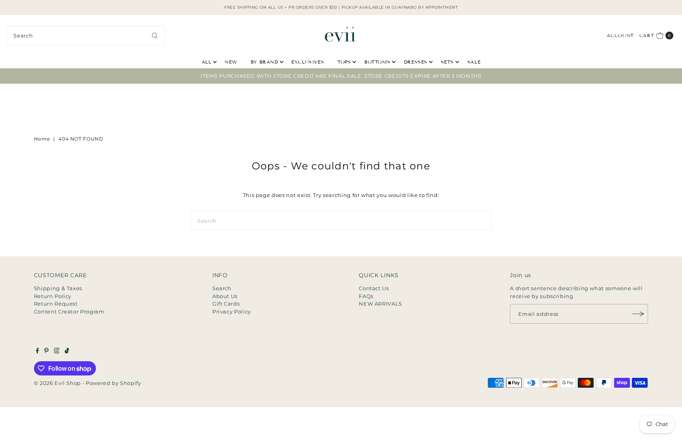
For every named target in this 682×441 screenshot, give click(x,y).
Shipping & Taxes (58, 288)
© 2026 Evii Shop (57, 383)
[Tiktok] (67, 351)
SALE (473, 62)
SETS (447, 62)
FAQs (366, 296)
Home (42, 139)
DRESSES (415, 62)
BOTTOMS (377, 62)
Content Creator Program (69, 311)
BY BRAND (264, 62)
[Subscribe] (638, 314)
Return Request (56, 303)
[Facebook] (37, 351)
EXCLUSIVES (307, 62)
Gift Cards (226, 303)
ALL (207, 62)
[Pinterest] (46, 351)
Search (222, 288)
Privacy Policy (231, 311)
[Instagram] (57, 351)
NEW (231, 62)
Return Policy (52, 296)
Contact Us (374, 288)
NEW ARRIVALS (380, 303)
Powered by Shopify (113, 383)
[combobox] (86, 35)
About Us (225, 296)
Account (620, 35)
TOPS (344, 62)
